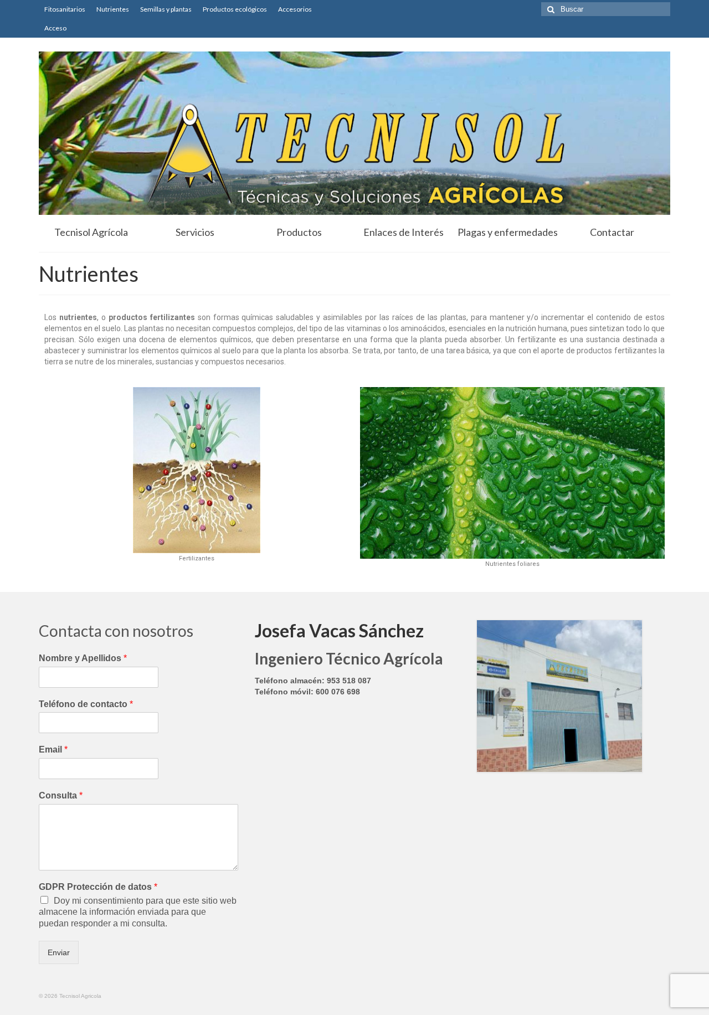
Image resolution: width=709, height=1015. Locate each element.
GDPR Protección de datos (98, 887)
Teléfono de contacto (86, 704)
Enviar (59, 952)
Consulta (61, 795)
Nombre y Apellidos (83, 658)
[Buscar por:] (605, 9)
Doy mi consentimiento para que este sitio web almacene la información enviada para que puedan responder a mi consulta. (138, 912)
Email (53, 749)
